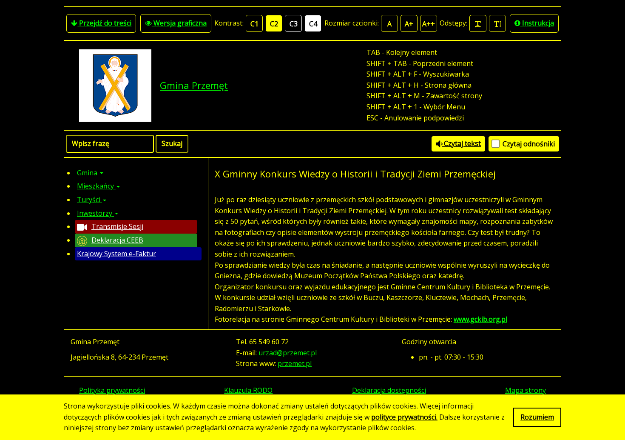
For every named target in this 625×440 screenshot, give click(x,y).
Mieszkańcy (96, 186)
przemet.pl (295, 363)
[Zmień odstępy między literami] (477, 23)
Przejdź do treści (104, 23)
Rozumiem (537, 417)
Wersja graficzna (179, 23)
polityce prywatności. (404, 417)
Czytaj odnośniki (529, 144)
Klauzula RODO (248, 390)
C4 (313, 24)
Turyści (89, 199)
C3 (294, 24)
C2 (274, 24)
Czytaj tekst (461, 143)
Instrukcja (537, 23)
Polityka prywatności (112, 390)
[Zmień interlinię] (497, 23)
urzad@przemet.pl (288, 352)
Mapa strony (525, 390)
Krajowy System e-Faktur (116, 253)
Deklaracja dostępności (389, 390)
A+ (409, 24)
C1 (254, 24)
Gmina (88, 172)
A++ (428, 24)
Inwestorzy (95, 213)
